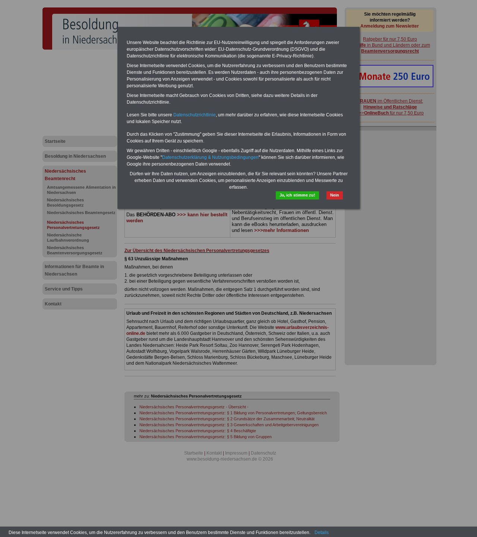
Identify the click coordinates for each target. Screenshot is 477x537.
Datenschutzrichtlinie (194, 114)
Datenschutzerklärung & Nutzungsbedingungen (210, 157)
